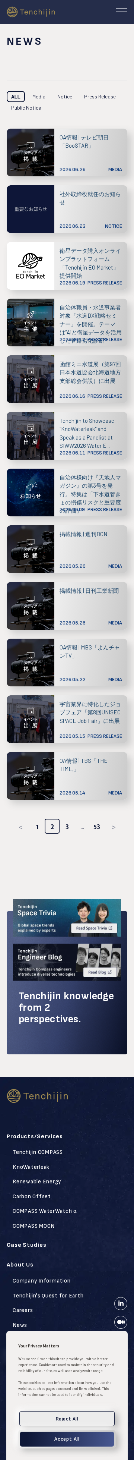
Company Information (41, 1280)
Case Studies (27, 1245)
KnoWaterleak (31, 1167)
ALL (15, 96)
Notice (64, 96)
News (20, 1325)
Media (38, 96)
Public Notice (26, 107)
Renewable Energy (37, 1181)
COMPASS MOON (34, 1226)
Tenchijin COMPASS (38, 1152)
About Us (20, 1264)
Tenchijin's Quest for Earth (48, 1295)
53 (96, 827)
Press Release (100, 96)
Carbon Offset (32, 1196)
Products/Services (35, 1136)
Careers (23, 1310)
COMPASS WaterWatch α (45, 1211)
